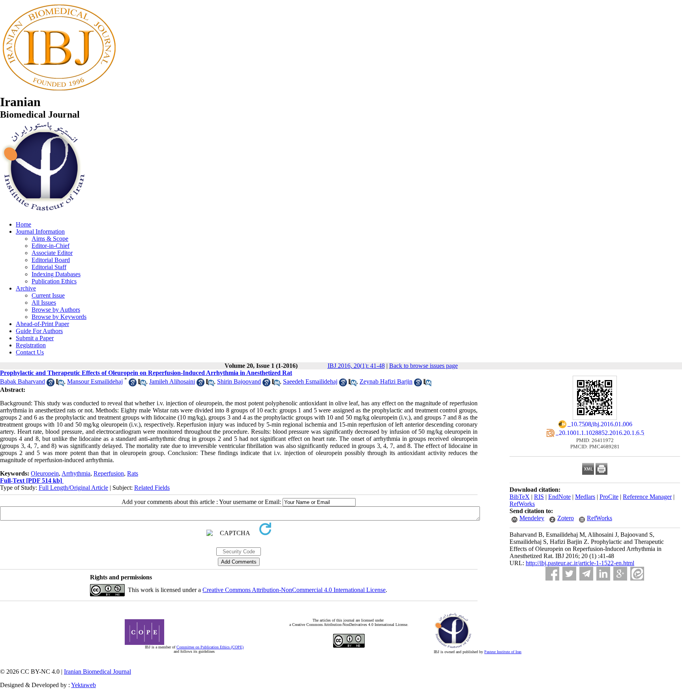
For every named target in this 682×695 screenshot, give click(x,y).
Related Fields (152, 487)
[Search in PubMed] (60, 384)
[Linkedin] (603, 574)
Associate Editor (52, 252)
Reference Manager (647, 496)
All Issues (44, 302)
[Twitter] (569, 574)
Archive (26, 288)
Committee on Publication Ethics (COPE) (210, 647)
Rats (132, 473)
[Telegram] (586, 574)
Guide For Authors (39, 331)
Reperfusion (109, 473)
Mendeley (531, 518)
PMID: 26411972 (595, 440)
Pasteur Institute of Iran (502, 652)
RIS (539, 496)
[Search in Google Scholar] (50, 384)
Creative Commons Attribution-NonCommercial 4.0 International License (294, 589)
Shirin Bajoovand (239, 381)
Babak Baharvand (22, 381)
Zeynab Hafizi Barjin (386, 381)
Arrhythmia (76, 473)
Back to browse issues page (423, 365)
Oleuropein (45, 473)
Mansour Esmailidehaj (95, 381)
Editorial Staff (49, 267)
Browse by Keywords (59, 316)
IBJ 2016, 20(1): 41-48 (356, 365)
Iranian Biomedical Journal (97, 671)
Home (23, 224)
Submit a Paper (35, 338)
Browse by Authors (56, 309)
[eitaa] (637, 574)
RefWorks (522, 503)
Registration (31, 345)
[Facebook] (552, 574)
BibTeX (520, 496)
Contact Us (30, 352)
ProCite (609, 496)
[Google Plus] (620, 574)
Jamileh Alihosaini (172, 381)
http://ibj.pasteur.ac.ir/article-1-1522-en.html (580, 563)
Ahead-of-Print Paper (42, 323)
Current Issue (48, 295)
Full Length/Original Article (73, 487)
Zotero (565, 518)
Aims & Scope (50, 238)
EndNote (559, 496)
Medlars (585, 496)
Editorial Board (51, 260)
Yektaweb (83, 685)
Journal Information (40, 231)
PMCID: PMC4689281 (595, 447)
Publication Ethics (54, 281)
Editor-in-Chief (50, 245)
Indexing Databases (56, 274)
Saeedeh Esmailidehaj (310, 381)
